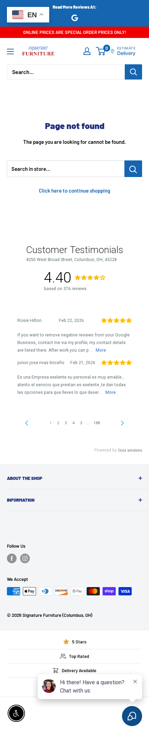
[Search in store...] (133, 168)
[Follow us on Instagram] (25, 558)
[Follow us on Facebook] (12, 558)
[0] (101, 51)
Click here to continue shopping (74, 190)
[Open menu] (10, 51)
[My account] (87, 51)
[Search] (133, 72)
